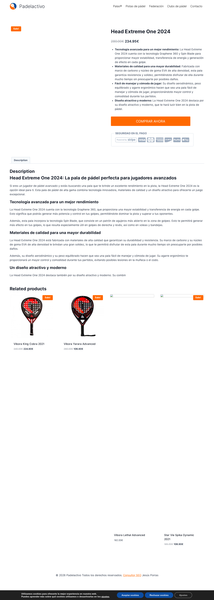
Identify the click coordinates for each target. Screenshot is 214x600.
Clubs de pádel (177, 6)
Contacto (196, 6)
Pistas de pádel (135, 6)
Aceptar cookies (130, 595)
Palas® (117, 6)
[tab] (20, 160)
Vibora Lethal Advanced (129, 535)
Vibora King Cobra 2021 (29, 343)
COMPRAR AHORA (150, 121)
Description (21, 160)
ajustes (105, 596)
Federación (156, 6)
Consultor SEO (132, 575)
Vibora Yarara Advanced (80, 343)
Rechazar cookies (159, 595)
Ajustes (183, 595)
